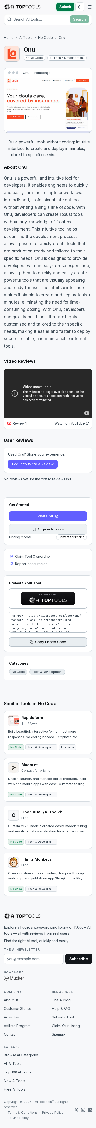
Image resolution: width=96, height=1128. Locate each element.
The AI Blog (61, 1000)
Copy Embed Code (50, 642)
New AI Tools (14, 1081)
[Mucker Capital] (14, 978)
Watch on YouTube (69, 423)
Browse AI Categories (21, 1055)
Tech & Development (68, 58)
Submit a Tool (63, 1017)
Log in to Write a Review (33, 464)
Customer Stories (18, 1008)
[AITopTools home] (22, 7)
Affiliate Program (17, 1026)
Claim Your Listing (66, 1026)
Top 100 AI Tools (17, 1072)
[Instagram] (83, 1110)
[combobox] (41, 19)
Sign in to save (51, 529)
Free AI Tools (14, 1089)
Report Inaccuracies (31, 564)
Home (9, 37)
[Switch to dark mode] (79, 6)
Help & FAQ (61, 1008)
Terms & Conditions (23, 1112)
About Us (11, 1000)
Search (79, 19)
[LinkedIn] (90, 1110)
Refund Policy (18, 1118)
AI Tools (25, 37)
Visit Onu (45, 516)
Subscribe (78, 958)
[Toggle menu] (89, 6)
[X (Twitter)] (76, 1110)
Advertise (11, 1017)
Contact (10, 1034)
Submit (65, 7)
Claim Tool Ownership (32, 556)
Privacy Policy (52, 1112)
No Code (45, 37)
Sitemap (58, 1034)
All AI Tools (12, 1063)
